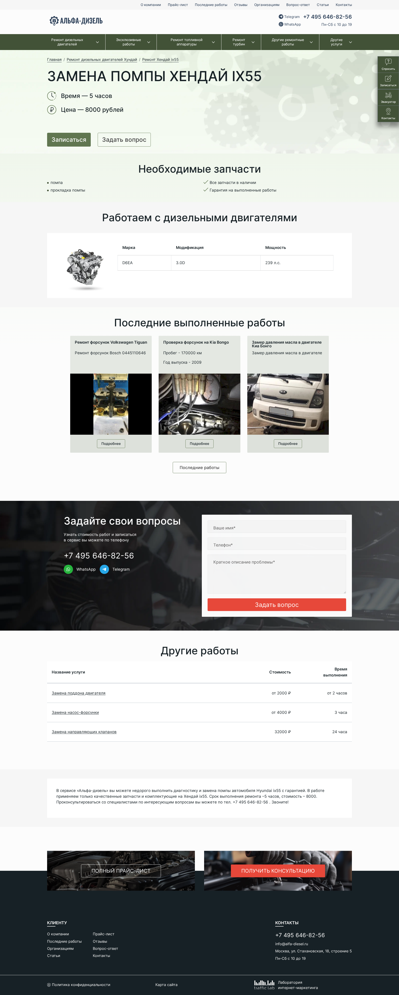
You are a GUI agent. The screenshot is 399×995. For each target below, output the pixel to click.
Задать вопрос (124, 139)
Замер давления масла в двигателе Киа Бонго (287, 344)
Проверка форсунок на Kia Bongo (196, 342)
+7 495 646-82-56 (327, 17)
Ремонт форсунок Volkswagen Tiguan (111, 342)
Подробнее (111, 443)
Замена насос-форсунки (75, 712)
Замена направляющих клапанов (84, 731)
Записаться (68, 139)
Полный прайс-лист (121, 871)
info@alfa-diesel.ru (291, 944)
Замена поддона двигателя (79, 693)
